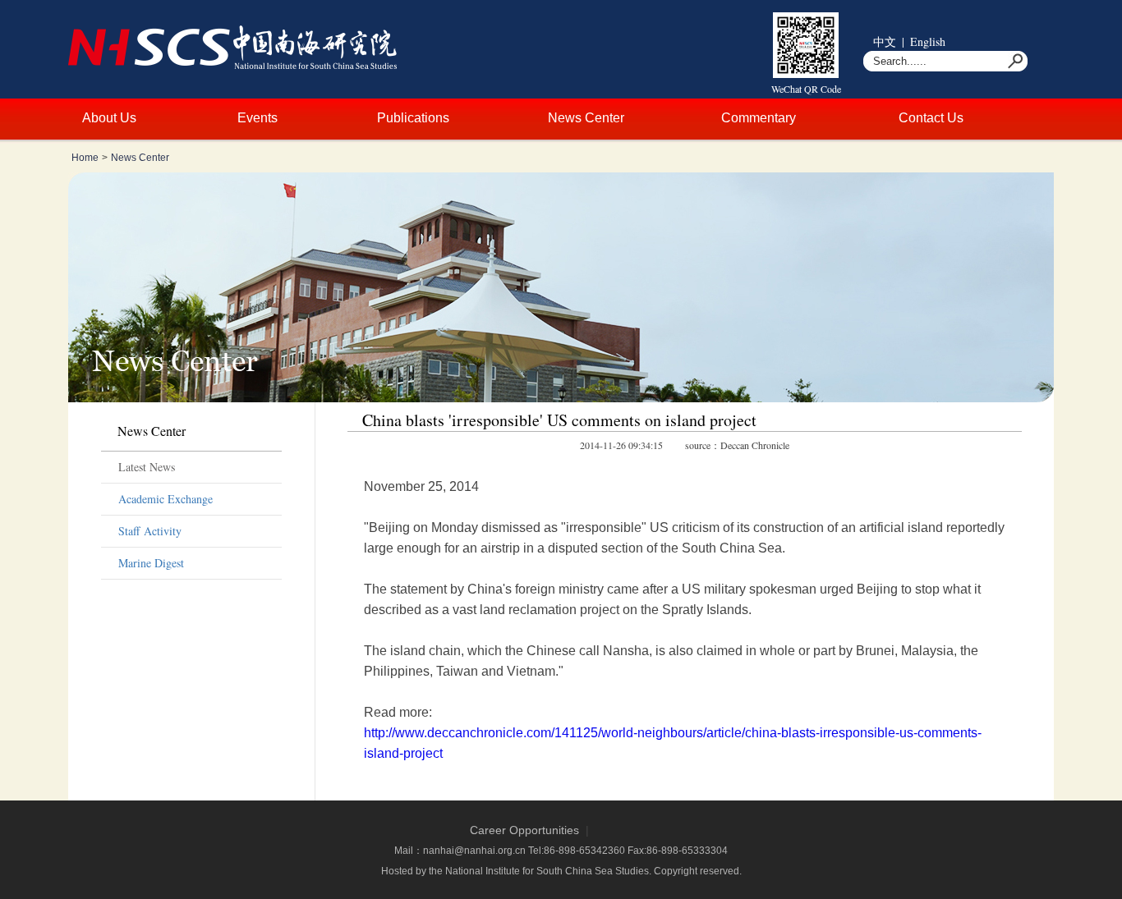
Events (257, 118)
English (927, 41)
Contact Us (931, 118)
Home (85, 157)
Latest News (146, 467)
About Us (109, 118)
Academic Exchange (165, 499)
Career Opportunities (524, 830)
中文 (884, 41)
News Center (586, 118)
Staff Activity (150, 531)
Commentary (758, 118)
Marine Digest (151, 563)
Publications (413, 118)
